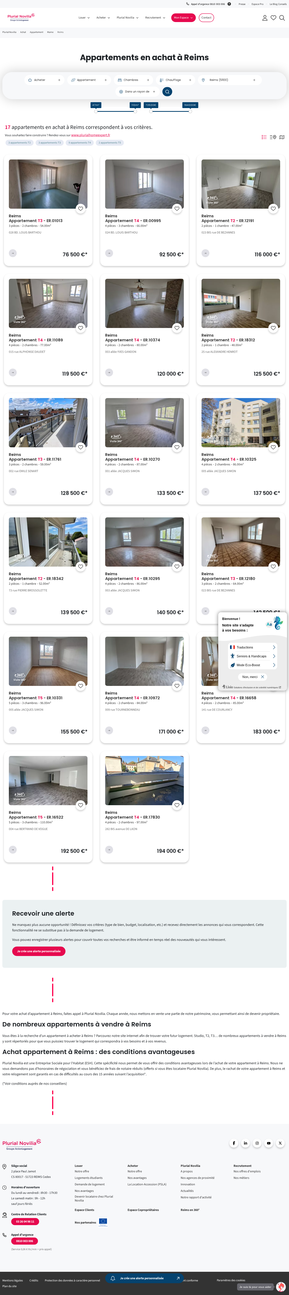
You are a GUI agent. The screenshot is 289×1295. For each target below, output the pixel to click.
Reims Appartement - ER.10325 (229, 457)
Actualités (187, 1191)
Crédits (33, 1280)
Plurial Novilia (190, 1166)
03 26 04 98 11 (25, 1221)
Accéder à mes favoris (273, 18)
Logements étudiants (89, 1178)
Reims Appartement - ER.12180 (228, 576)
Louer (79, 1166)
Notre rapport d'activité (196, 1197)
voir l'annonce (13, 253)
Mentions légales (12, 1280)
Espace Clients (84, 1210)
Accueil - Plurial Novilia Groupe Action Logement (21, 17)
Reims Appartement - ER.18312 (228, 337)
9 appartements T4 (80, 143)
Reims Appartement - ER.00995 (133, 218)
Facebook (233, 1143)
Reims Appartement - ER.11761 (35, 457)
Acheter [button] (101, 18)
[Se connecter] (81, 209)
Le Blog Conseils (278, 4)
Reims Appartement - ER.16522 (36, 815)
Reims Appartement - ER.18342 (36, 576)
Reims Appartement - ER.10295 (132, 576)
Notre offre (82, 1171)
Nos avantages (84, 1191)
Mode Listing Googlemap (273, 137)
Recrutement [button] (153, 18)
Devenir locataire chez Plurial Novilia (94, 1198)
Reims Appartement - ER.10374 (132, 337)
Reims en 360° (190, 1210)
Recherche (282, 18)
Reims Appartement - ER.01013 (36, 218)
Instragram (257, 1143)
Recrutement (242, 1166)
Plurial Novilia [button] (125, 18)
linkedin (245, 1143)
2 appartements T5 (110, 143)
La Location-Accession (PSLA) (147, 1184)
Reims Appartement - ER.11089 (36, 337)
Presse (242, 4)
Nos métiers (241, 1178)
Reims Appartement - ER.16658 (229, 695)
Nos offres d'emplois (247, 1171)
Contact (206, 18)
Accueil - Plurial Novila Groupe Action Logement (21, 1144)
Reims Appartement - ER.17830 (132, 815)
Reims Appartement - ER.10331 (36, 695)
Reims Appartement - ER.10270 (132, 457)
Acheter (133, 1166)
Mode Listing (264, 137)
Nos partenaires (91, 1223)
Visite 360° (212, 203)
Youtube (268, 1143)
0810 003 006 (24, 1241)
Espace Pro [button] (257, 4)
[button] (281, 1287)
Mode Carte (282, 137)
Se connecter (265, 18)
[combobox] (230, 80)
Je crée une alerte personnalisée (39, 951)
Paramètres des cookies (231, 1280)
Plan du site (9, 1286)
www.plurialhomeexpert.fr (90, 135)
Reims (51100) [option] (219, 80)
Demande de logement (90, 1184)
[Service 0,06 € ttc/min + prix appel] (229, 3)
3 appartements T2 (19, 143)
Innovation (188, 1184)
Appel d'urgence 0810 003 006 (208, 4)
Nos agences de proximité (197, 1178)
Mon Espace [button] (181, 18)
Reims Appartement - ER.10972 (132, 695)
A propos (187, 1171)
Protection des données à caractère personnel (72, 1280)
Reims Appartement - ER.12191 (228, 218)
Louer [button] (82, 18)
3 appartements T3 (50, 143)
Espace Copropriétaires (143, 1210)
